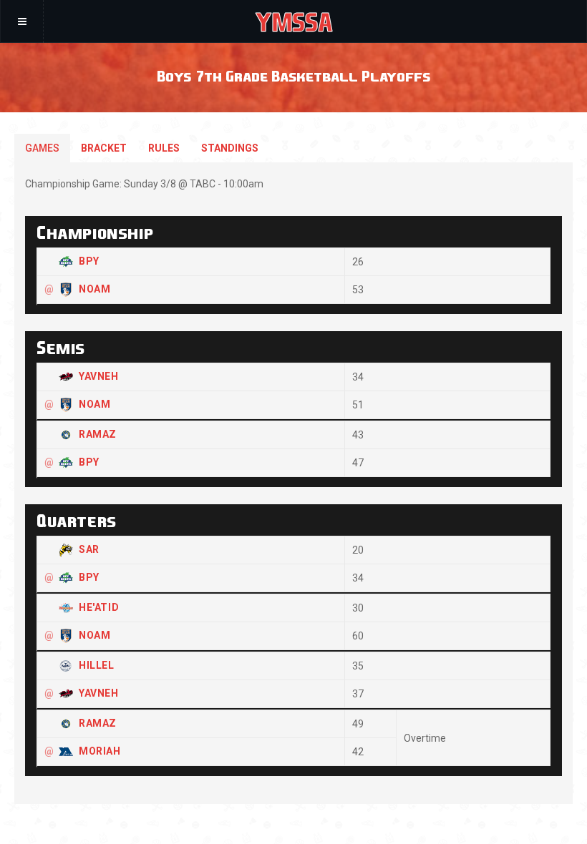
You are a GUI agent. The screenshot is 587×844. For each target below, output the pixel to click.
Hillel (97, 665)
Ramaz (98, 434)
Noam (94, 289)
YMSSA (294, 21)
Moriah (100, 751)
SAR (89, 549)
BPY (89, 261)
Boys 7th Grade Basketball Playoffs (293, 75)
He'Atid (99, 607)
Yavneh (99, 376)
